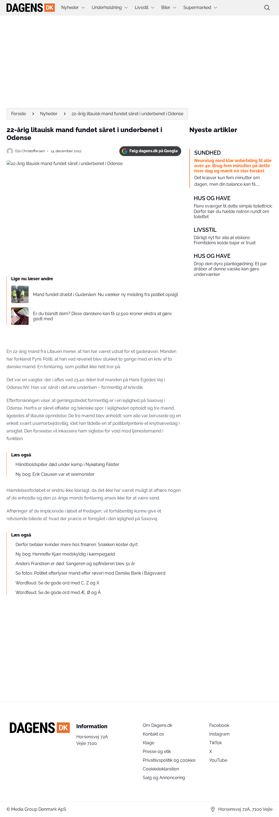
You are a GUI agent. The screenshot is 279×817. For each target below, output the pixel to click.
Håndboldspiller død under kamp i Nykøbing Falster (67, 464)
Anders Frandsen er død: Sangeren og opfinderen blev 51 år (75, 563)
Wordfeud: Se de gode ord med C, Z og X (57, 583)
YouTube (218, 760)
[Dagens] (31, 7)
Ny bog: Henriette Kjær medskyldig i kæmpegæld (65, 554)
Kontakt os (153, 734)
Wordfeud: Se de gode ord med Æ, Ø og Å (58, 592)
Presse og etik (157, 751)
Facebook (219, 725)
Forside (18, 113)
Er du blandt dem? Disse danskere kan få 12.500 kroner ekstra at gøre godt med (102, 316)
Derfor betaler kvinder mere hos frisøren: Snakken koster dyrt (77, 544)
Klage (148, 742)
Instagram (219, 734)
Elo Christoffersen (30, 151)
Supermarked (197, 7)
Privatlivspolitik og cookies (169, 760)
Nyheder (70, 7)
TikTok (215, 742)
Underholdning (107, 7)
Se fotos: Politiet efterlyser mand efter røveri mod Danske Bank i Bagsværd (90, 573)
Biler (165, 7)
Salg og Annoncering (164, 777)
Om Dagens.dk (157, 725)
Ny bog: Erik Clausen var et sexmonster (55, 474)
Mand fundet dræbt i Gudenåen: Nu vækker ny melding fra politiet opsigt (105, 294)
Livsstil (141, 7)
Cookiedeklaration (161, 769)
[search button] (267, 7)
